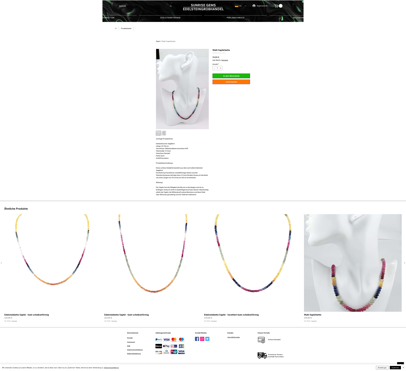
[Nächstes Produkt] (404, 263)
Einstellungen (382, 368)
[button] (278, 6)
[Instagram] (202, 339)
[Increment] (220, 68)
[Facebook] (197, 339)
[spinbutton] (217, 68)
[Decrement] (214, 68)
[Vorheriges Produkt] (1, 263)
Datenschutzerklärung (111, 368)
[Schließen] (403, 367)
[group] (203, 268)
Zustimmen (395, 368)
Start (158, 41)
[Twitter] (207, 339)
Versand (225, 60)
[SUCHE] (170, 6)
